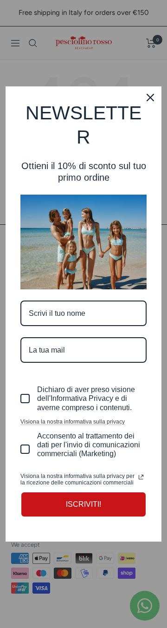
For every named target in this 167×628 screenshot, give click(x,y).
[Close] (150, 97)
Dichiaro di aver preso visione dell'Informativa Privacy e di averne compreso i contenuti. (86, 398)
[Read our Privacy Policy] (141, 477)
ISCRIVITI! (83, 504)
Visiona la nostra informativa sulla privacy (72, 422)
